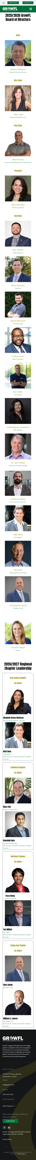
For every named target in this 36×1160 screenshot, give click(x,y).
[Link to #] (31, 9)
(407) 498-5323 (8, 1094)
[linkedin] (3, 2)
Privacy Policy (7, 1139)
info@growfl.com (8, 1085)
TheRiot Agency (21, 1154)
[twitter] (4, 1127)
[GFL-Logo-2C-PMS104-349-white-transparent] (10, 8)
